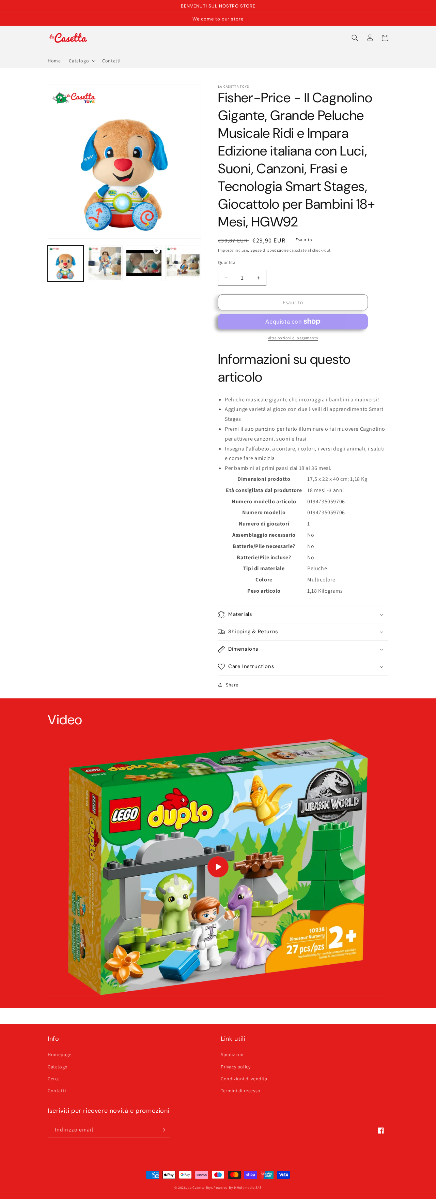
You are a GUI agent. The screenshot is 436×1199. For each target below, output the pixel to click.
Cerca (54, 1079)
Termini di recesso (241, 1090)
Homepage (60, 1054)
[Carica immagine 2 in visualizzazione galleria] (105, 263)
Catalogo (58, 1067)
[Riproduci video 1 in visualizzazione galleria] (144, 263)
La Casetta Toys (200, 1187)
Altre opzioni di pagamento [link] (293, 337)
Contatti (57, 1090)
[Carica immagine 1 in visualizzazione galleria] (65, 263)
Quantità (226, 262)
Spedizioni (232, 1054)
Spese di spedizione (269, 250)
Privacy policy (235, 1067)
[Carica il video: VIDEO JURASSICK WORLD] (218, 867)
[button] (81, 61)
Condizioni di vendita (244, 1079)
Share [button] (232, 685)
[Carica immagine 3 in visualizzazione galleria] (183, 263)
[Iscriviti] (162, 1130)
